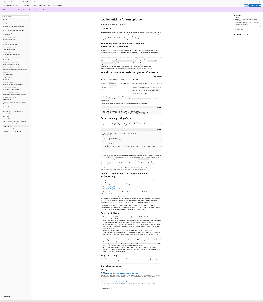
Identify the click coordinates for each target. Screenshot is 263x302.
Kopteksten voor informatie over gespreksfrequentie (247, 22)
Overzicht (237, 17)
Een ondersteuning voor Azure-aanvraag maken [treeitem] (14, 30)
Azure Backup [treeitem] (6, 116)
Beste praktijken (238, 28)
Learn (102, 15)
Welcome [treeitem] (5, 19)
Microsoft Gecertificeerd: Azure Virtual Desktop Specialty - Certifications (118, 281)
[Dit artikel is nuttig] (245, 34)
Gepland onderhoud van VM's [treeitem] (9, 87)
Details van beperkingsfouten (241, 24)
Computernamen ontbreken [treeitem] (10, 128)
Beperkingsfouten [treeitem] (8, 126)
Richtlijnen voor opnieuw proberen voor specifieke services (117, 259)
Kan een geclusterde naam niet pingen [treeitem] (13, 131)
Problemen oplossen (110, 15)
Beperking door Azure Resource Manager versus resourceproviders (246, 20)
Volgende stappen (239, 29)
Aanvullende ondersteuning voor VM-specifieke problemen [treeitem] (13, 27)
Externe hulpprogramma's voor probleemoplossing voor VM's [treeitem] (15, 102)
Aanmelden (258, 1)
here (144, 54)
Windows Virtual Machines (127, 15)
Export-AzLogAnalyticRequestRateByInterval (114, 187)
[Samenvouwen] (29, 14)
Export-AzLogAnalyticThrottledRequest (113, 189)
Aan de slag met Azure (255, 5)
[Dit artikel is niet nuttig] (247, 34)
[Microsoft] (2, 2)
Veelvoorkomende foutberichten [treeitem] (11, 123)
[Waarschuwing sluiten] (261, 9)
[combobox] (15, 16)
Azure (117, 15)
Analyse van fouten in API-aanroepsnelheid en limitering (248, 26)
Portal (246, 5)
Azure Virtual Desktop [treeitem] (8, 118)
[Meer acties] (161, 15)
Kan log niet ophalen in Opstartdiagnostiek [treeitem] (14, 133)
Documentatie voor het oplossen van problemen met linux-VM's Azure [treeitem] (15, 22)
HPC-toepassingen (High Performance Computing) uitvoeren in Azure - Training (119, 273)
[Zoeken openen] (254, 2)
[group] (131, 142)
